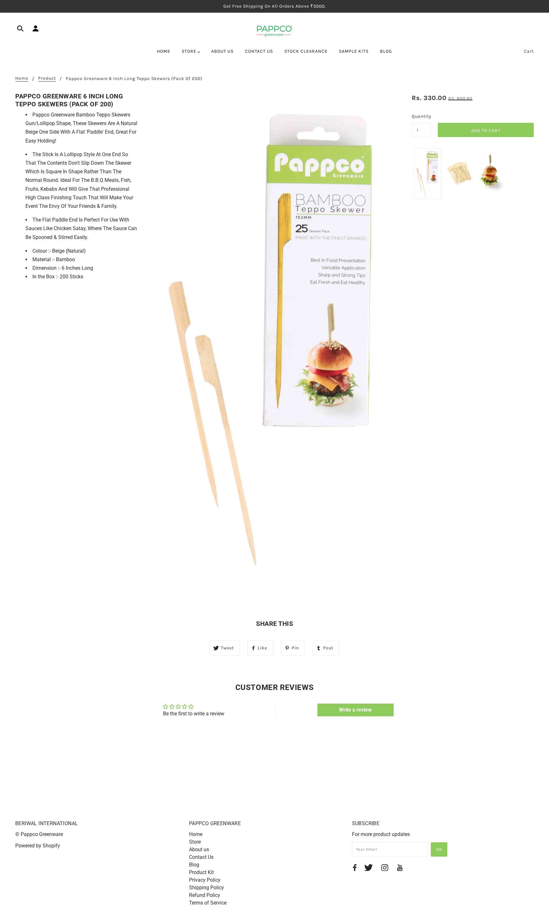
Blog (194, 865)
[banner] (274, 31)
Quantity (421, 116)
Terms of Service (208, 903)
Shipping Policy (206, 888)
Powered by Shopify (37, 846)
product (47, 78)
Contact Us (201, 857)
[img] (20, 29)
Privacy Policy (204, 880)
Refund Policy (204, 895)
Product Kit (201, 872)
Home (21, 78)
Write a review (355, 710)
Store (195, 842)
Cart (529, 51)
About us (199, 849)
